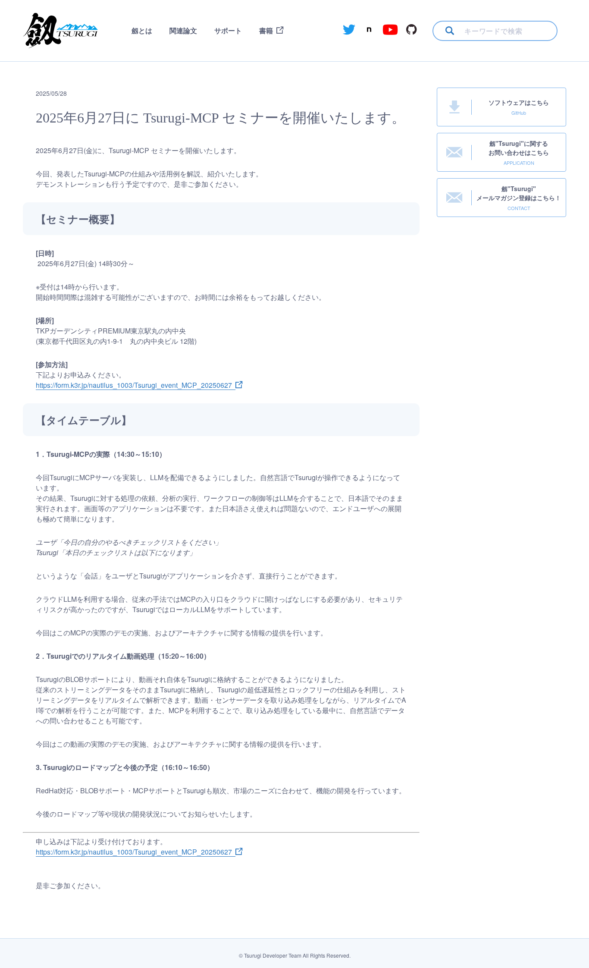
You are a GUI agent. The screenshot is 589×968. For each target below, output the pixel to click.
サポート (228, 30)
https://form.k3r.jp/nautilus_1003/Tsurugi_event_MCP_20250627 (134, 385)
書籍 (266, 30)
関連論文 (183, 30)
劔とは (142, 30)
